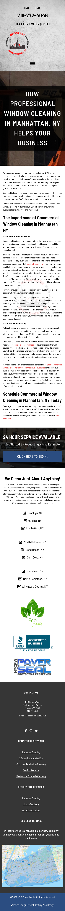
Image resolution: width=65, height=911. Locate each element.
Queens (50, 834)
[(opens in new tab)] (32, 643)
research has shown (35, 264)
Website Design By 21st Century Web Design (32, 904)
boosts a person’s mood (24, 344)
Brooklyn (40, 834)
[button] (25, 731)
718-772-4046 (32, 15)
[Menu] (32, 63)
